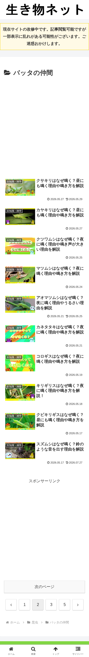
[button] (79, 604)
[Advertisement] (44, 125)
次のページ (44, 587)
